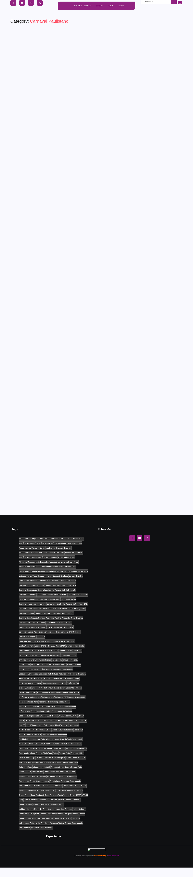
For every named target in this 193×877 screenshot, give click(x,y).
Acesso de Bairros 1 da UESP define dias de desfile (55, 319)
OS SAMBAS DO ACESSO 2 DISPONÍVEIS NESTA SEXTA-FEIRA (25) (69, 488)
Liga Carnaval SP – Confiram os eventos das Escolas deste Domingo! (62, 146)
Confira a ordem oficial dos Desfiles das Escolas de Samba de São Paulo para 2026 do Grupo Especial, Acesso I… (68, 390)
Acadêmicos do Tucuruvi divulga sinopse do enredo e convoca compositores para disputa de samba (65, 284)
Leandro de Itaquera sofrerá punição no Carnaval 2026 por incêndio (69, 455)
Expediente (53, 836)
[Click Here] (180, 2)
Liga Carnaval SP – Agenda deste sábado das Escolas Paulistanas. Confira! (68, 180)
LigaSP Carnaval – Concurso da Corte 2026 (48, 112)
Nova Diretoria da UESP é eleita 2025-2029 (47, 422)
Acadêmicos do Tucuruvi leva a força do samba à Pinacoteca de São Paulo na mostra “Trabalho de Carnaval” (69, 44)
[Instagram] (147, 538)
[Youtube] (140, 538)
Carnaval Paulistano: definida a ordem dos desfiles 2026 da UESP (67, 249)
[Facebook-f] (132, 538)
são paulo (18, 38)
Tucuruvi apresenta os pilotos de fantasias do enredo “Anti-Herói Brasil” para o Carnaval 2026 (67, 214)
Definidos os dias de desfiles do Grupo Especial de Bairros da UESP (70, 352)
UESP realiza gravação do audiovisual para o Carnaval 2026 (62, 79)
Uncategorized (31, 140)
